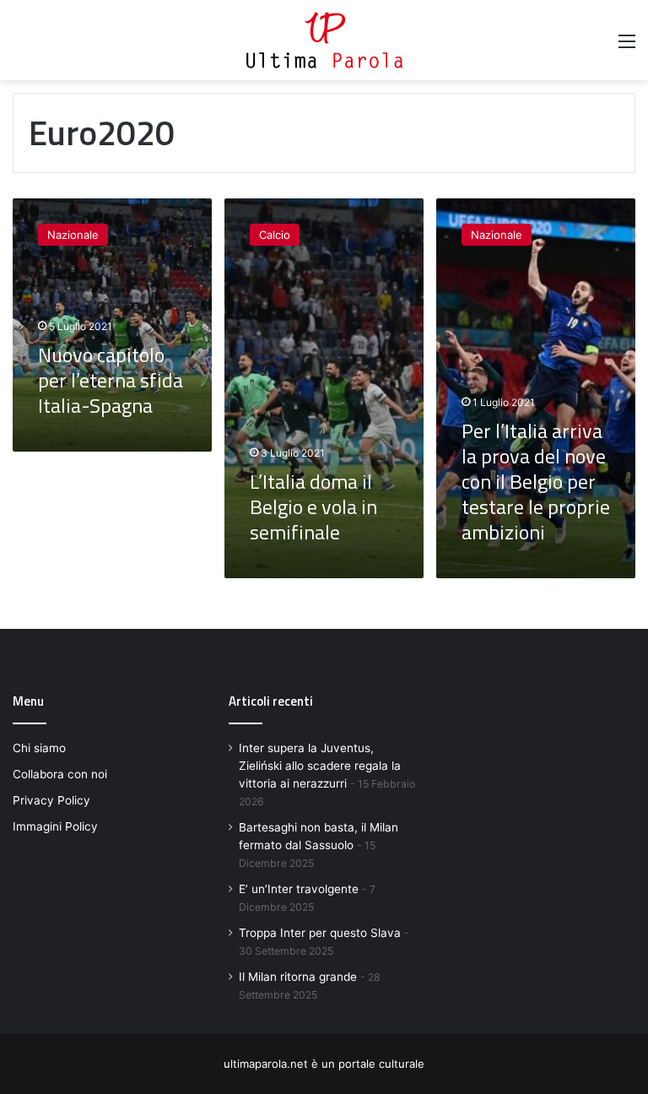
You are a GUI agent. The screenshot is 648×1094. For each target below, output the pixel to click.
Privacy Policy (51, 800)
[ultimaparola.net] (324, 40)
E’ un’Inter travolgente (299, 889)
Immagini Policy (55, 826)
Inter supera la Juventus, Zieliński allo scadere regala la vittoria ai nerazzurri (320, 765)
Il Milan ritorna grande (298, 976)
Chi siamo (39, 748)
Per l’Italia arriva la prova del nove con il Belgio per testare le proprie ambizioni (536, 481)
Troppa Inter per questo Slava (320, 933)
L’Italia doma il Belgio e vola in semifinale (313, 506)
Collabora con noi (60, 774)
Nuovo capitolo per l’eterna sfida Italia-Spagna (110, 379)
